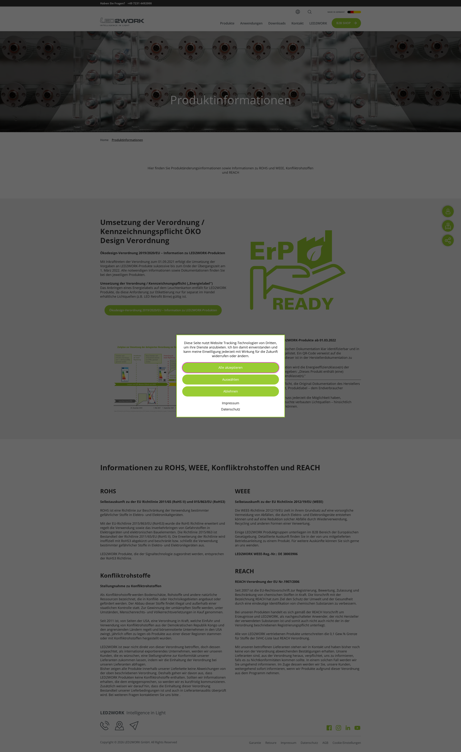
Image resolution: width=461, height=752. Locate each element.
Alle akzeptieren (230, 367)
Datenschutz (230, 409)
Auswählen (230, 379)
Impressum (230, 403)
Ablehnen (230, 391)
